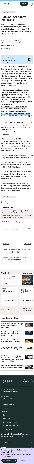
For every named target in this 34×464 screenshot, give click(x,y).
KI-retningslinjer (7, 429)
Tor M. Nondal (6, 399)
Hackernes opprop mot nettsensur (14, 106)
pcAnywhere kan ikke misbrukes (13, 111)
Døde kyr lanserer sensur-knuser (13, 109)
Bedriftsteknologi (8, 12)
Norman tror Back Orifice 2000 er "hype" (16, 116)
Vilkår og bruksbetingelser (10, 425)
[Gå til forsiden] (5, 3)
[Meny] (31, 4)
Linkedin (4, 411)
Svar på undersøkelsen (9, 460)
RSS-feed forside (7, 404)
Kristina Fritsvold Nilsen (10, 392)
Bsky (3, 415)
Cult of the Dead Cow (17, 67)
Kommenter (16, 40)
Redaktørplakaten (16, 436)
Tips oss (28, 381)
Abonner (23, 3)
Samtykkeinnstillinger (9, 422)
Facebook (5, 408)
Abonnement (6, 442)
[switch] (29, 59)
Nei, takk (22, 460)
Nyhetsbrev (5, 418)
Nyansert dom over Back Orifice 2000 (15, 113)
